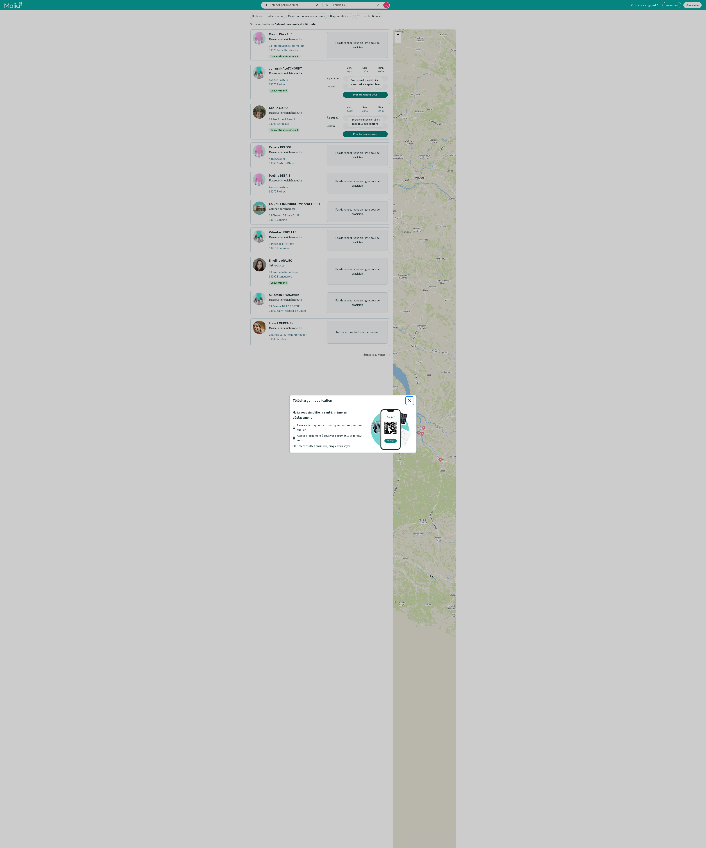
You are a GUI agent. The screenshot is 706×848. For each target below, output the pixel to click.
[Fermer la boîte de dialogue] (409, 400)
